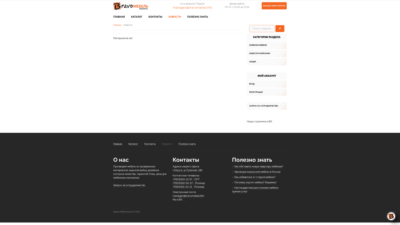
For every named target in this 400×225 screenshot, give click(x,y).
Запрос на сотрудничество (263, 106)
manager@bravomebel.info (192, 7)
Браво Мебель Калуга (123, 212)
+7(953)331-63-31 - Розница (188, 186)
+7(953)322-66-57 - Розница (189, 183)
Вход (252, 84)
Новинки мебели (258, 45)
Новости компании (259, 53)
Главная (117, 25)
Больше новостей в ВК (274, 6)
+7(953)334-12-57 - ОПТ (186, 179)
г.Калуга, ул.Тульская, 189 (187, 170)
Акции (252, 62)
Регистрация (256, 92)
